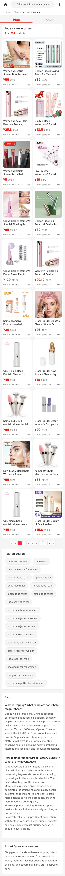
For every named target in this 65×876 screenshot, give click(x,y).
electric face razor (18, 577)
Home (7, 12)
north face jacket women (22, 626)
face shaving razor (18, 601)
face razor (41, 561)
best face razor (16, 585)
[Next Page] (49, 543)
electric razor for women (22, 642)
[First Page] (11, 543)
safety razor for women (21, 650)
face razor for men (18, 658)
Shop (16, 12)
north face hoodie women (22, 610)
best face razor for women (23, 569)
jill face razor (43, 577)
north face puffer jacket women (26, 683)
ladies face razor (17, 593)
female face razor (42, 585)
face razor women (18, 561)
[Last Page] (54, 543)
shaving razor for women (22, 666)
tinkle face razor (43, 593)
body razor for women (20, 675)
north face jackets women (23, 618)
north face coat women (21, 634)
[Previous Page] (16, 543)
